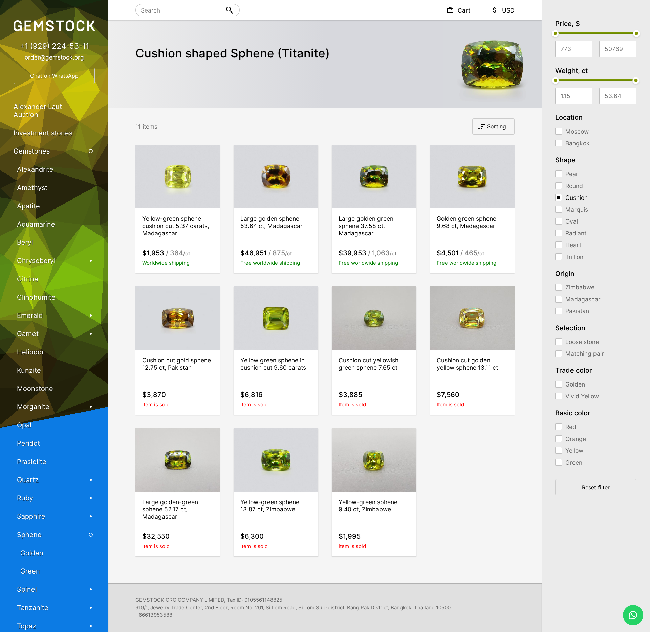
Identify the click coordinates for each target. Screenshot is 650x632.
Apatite (28, 206)
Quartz (28, 480)
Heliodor (30, 352)
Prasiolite (31, 462)
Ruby (25, 498)
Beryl (25, 242)
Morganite (33, 407)
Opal (24, 425)
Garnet (28, 334)
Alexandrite (35, 169)
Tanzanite (32, 608)
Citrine (27, 279)
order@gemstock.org (54, 57)
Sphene (29, 535)
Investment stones (43, 133)
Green (30, 571)
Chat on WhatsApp (54, 75)
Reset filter (596, 487)
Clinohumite (36, 297)
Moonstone (35, 388)
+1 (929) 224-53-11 (54, 45)
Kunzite (29, 370)
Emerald (30, 315)
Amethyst (32, 188)
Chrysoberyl (36, 261)
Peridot (28, 443)
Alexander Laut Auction (38, 110)
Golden (31, 553)
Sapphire (31, 516)
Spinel (27, 589)
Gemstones (32, 151)
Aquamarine (36, 224)
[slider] (555, 33)
